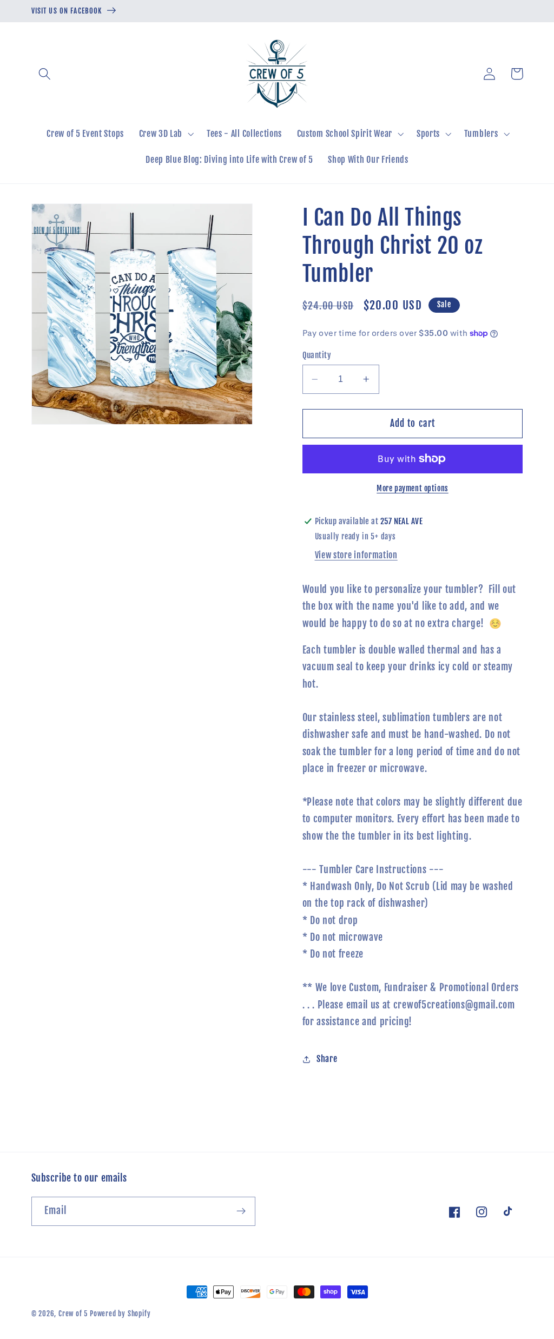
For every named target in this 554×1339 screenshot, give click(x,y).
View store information (356, 555)
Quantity (317, 355)
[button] (45, 74)
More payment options (413, 488)
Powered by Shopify (120, 1313)
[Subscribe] (241, 1211)
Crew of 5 (73, 1313)
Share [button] (326, 1058)
